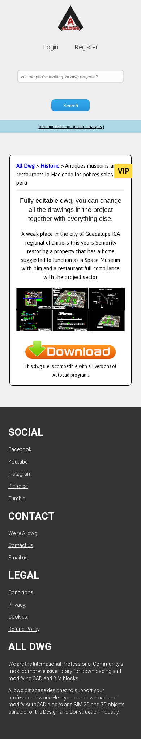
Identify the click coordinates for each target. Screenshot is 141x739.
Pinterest (18, 486)
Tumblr (16, 498)
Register (86, 47)
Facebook (19, 449)
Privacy (16, 605)
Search (70, 105)
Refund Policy (23, 629)
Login (50, 47)
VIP (123, 171)
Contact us (20, 545)
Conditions (20, 592)
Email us (18, 558)
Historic (49, 165)
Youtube (17, 462)
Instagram (20, 474)
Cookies (17, 617)
